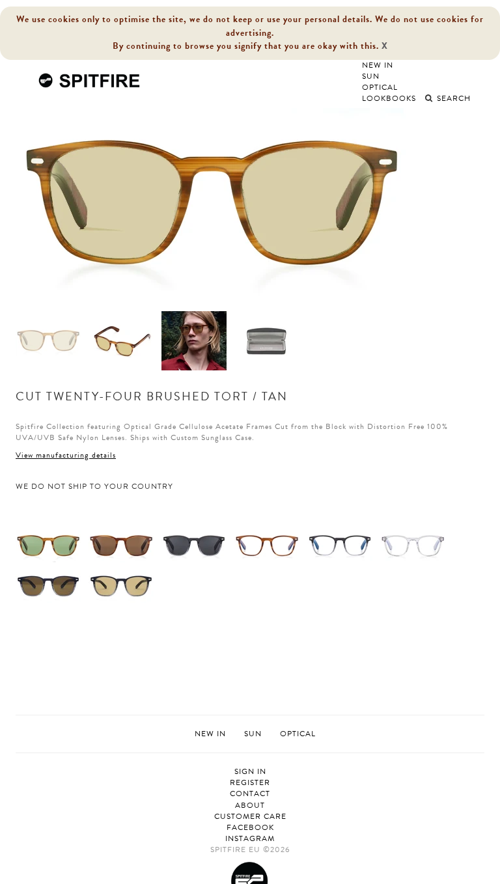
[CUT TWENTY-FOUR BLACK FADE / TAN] (121, 585)
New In (377, 65)
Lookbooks (389, 98)
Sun (371, 76)
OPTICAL (298, 733)
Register (250, 782)
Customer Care (250, 816)
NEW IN (210, 733)
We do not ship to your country (94, 486)
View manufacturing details (66, 455)
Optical (380, 87)
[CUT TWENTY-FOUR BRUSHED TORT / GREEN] (48, 545)
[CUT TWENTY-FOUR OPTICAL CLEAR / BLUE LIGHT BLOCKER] (412, 545)
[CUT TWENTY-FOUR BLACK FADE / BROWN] (48, 585)
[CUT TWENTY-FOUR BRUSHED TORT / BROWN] (121, 545)
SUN (253, 733)
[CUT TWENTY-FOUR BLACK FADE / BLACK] (194, 545)
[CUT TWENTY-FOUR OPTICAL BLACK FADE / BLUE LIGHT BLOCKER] (339, 545)
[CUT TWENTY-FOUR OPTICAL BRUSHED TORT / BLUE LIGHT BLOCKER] (266, 545)
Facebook (250, 827)
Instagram (250, 838)
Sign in (250, 771)
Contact (250, 793)
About (250, 805)
